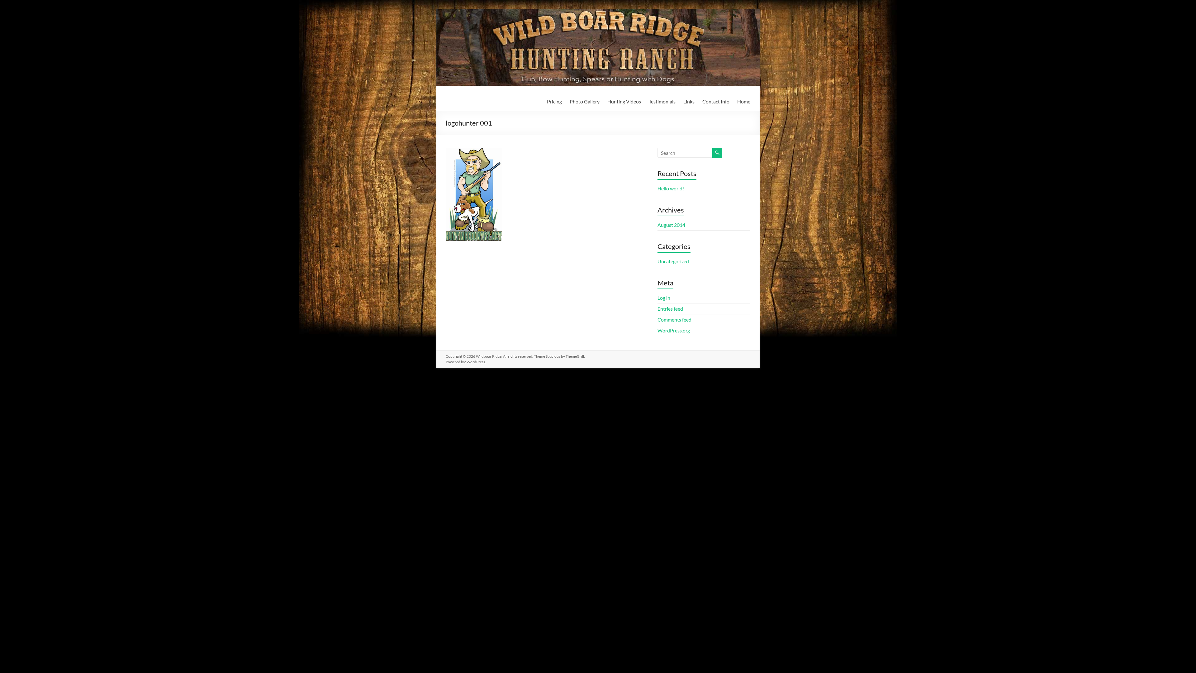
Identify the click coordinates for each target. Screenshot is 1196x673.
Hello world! (670, 188)
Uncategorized (673, 261)
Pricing (554, 101)
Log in (663, 298)
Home (743, 101)
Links (689, 101)
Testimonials (662, 101)
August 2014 (671, 225)
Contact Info (715, 101)
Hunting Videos (624, 101)
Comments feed (674, 319)
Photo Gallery (585, 101)
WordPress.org (673, 330)
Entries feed (670, 309)
